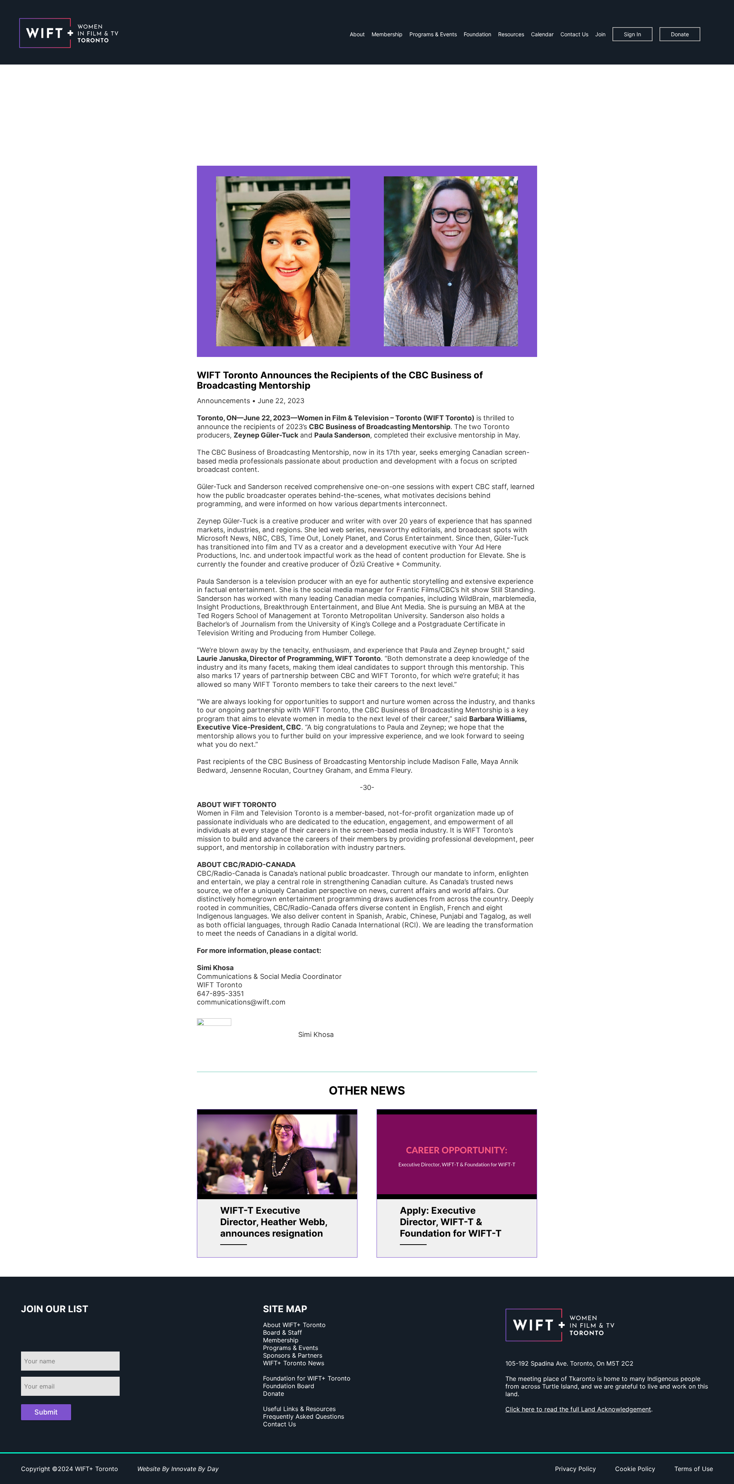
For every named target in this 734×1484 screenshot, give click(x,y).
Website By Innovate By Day (178, 1469)
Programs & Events (433, 34)
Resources (511, 34)
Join (600, 34)
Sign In (632, 34)
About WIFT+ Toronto (294, 1325)
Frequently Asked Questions (303, 1416)
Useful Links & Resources (299, 1409)
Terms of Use (693, 1469)
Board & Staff (282, 1332)
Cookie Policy (635, 1469)
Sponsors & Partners (292, 1355)
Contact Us (574, 34)
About (357, 34)
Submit (46, 1412)
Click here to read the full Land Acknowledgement (578, 1409)
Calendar (542, 34)
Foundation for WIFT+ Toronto (307, 1378)
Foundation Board (288, 1386)
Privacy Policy (575, 1469)
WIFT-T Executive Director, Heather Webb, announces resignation (273, 1222)
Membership (387, 34)
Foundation (477, 34)
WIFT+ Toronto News (293, 1363)
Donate (680, 34)
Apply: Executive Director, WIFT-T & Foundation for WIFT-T (451, 1222)
